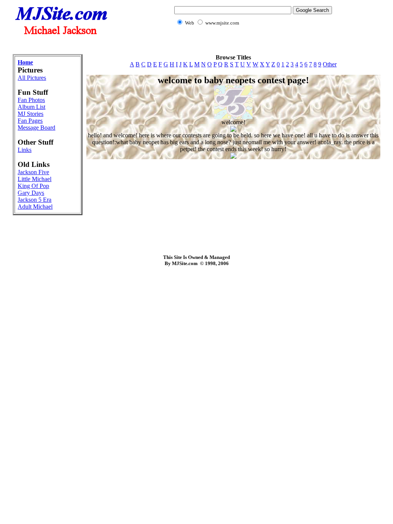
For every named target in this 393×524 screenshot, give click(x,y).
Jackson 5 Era (34, 199)
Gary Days (31, 192)
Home (25, 62)
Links (24, 150)
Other (330, 64)
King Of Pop (33, 186)
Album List (31, 107)
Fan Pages (30, 120)
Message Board (36, 127)
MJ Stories (30, 113)
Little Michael (34, 179)
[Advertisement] (196, 44)
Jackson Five (33, 172)
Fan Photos (31, 100)
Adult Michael (35, 206)
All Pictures (32, 77)
